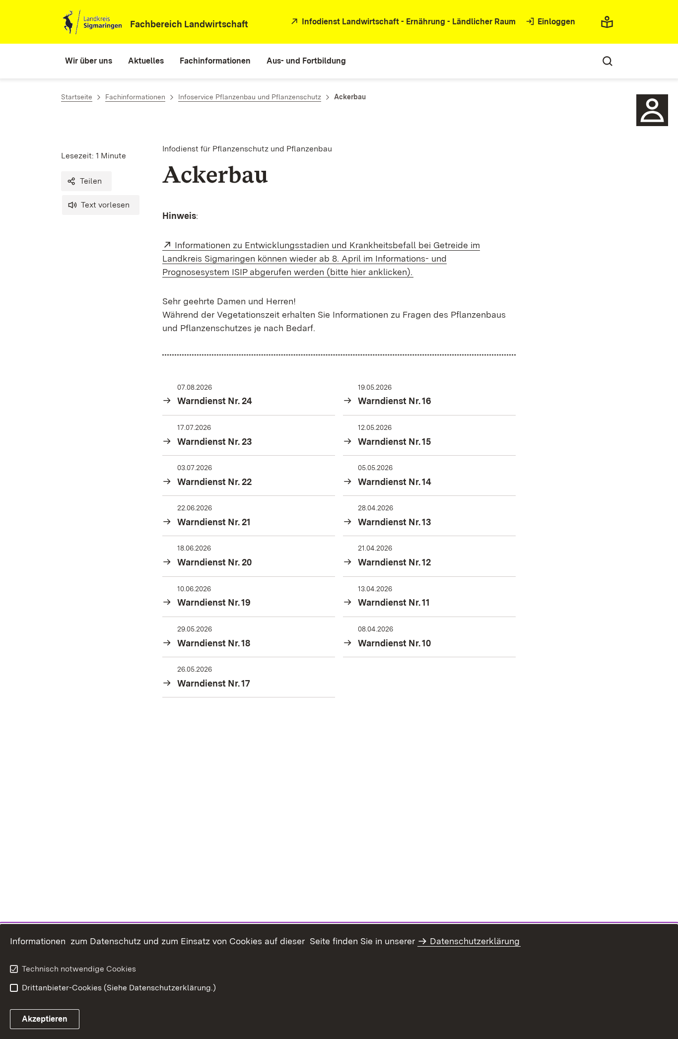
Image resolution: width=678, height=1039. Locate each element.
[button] (86, 181)
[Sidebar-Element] (652, 110)
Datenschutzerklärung (475, 941)
